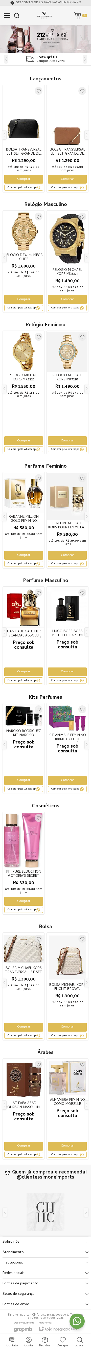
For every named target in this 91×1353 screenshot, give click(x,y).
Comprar (23, 179)
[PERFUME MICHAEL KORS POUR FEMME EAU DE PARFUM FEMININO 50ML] (67, 520)
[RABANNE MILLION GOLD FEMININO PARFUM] (23, 520)
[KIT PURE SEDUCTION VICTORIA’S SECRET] (23, 863)
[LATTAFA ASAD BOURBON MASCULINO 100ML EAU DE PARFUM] (23, 1109)
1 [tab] (71, 49)
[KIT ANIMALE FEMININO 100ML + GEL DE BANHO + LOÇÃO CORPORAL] (67, 748)
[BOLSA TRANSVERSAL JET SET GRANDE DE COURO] (67, 138)
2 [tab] (75, 49)
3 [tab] (79, 49)
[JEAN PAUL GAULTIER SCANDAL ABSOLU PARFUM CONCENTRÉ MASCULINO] (23, 636)
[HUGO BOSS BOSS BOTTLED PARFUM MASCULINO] (67, 636)
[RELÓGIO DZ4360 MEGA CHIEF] (23, 262)
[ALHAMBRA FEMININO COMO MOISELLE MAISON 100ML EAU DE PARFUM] (67, 1109)
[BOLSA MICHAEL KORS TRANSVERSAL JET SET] (23, 986)
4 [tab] (84, 49)
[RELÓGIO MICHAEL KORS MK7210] (67, 392)
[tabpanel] (45, 39)
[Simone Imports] (44, 15)
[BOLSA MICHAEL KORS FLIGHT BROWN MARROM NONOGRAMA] (67, 986)
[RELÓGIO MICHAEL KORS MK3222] (23, 392)
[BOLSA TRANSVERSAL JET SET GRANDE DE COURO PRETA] (23, 138)
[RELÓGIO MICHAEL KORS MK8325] (67, 262)
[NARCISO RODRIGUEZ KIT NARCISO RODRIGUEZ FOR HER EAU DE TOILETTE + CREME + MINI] (23, 748)
